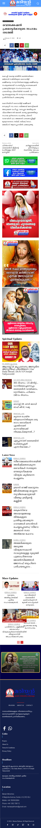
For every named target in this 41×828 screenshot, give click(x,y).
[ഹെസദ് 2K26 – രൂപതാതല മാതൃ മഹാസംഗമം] (30, 614)
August (16, 401)
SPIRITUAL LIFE (19, 413)
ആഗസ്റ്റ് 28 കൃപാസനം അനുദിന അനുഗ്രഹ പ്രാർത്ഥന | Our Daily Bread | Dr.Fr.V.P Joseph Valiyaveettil (20, 370)
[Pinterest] (22, 45)
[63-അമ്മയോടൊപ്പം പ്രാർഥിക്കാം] (20, 662)
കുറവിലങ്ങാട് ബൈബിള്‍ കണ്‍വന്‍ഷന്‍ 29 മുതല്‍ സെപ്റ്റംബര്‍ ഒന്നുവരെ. (30, 600)
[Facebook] (12, 45)
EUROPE (16, 484)
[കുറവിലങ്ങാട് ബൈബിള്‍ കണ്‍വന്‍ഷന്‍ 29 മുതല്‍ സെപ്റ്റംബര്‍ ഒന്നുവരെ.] (30, 586)
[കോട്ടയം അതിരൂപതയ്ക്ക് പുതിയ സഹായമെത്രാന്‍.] (11, 586)
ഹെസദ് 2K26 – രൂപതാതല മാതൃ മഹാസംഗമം (30, 625)
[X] (17, 45)
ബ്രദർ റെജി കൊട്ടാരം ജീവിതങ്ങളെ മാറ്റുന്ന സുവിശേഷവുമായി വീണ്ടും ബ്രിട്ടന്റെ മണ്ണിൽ (26, 494)
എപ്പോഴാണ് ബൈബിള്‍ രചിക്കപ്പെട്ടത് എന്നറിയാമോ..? (26, 444)
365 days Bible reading (23, 380)
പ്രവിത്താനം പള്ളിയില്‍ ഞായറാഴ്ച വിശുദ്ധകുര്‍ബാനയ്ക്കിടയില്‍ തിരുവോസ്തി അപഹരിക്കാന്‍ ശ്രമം (14, 632)
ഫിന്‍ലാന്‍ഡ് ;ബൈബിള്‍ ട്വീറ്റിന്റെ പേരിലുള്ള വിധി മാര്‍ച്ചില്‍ (10, 149)
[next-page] (22, 642)
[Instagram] (13, 825)
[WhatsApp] (27, 45)
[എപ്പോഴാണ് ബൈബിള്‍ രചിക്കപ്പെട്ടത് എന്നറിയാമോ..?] (7, 442)
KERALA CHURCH (8, 21)
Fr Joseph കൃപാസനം (9, 363)
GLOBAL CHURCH (20, 540)
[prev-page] (18, 642)
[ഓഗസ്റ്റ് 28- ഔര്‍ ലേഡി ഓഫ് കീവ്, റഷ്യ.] (7, 405)
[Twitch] (23, 825)
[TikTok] (18, 825)
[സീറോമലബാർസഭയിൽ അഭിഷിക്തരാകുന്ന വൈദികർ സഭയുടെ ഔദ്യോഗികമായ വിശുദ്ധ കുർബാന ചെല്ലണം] (7, 462)
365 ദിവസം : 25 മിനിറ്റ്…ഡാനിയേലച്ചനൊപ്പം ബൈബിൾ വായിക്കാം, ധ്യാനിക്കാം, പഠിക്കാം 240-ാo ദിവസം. (26, 389)
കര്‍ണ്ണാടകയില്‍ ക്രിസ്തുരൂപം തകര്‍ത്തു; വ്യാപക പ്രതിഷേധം (31, 149)
